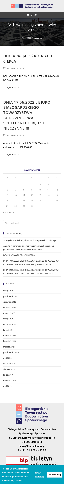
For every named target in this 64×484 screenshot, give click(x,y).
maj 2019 (7, 386)
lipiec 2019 (8, 374)
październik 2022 (11, 296)
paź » (11, 212)
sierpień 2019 (9, 369)
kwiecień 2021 (9, 341)
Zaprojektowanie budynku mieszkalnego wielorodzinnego (30, 240)
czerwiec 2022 (9, 301)
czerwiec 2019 (9, 380)
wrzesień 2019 (9, 363)
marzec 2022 (9, 313)
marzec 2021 (9, 346)
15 (24, 195)
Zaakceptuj (55, 474)
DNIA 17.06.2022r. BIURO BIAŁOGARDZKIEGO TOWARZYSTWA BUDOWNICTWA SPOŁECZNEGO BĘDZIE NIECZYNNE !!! (26, 115)
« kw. (5, 212)
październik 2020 (11, 352)
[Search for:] (32, 223)
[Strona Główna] (23, 38)
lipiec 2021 (8, 330)
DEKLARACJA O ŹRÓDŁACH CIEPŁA (19, 255)
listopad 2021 (9, 318)
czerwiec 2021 (9, 335)
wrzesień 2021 (9, 324)
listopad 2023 (9, 290)
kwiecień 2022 (9, 307)
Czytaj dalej (11, 88)
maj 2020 (7, 358)
